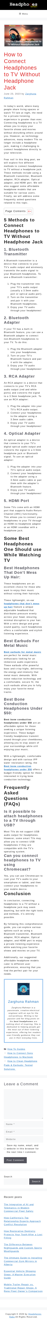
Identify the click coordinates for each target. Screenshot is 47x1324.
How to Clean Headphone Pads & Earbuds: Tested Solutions (20, 1065)
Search (8, 1176)
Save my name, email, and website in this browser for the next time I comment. (23, 1148)
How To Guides (16, 1049)
